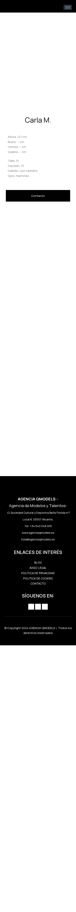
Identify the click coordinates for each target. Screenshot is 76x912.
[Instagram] (31, 607)
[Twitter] (45, 607)
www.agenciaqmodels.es (38, 533)
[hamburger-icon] (67, 7)
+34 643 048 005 (41, 526)
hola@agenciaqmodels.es (38, 539)
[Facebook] (38, 607)
